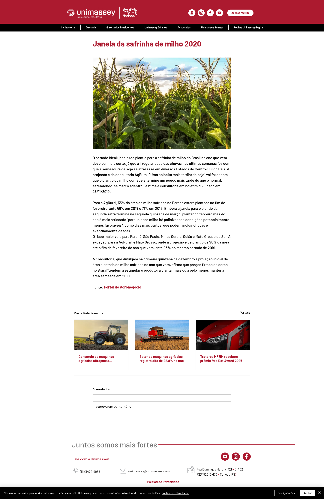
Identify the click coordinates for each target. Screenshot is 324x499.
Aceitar (308, 493)
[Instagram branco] (201, 12)
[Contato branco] (192, 12)
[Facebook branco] (210, 12)
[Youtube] (225, 456)
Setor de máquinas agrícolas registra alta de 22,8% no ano (162, 358)
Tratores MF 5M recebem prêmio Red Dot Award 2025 (221, 358)
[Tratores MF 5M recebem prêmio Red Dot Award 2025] (223, 335)
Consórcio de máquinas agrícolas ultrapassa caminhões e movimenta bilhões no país (97, 358)
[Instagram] (236, 456)
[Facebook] (246, 456)
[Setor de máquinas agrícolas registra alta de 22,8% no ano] (162, 335)
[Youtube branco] (219, 12)
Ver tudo (245, 312)
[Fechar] (319, 493)
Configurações (286, 493)
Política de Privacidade (175, 493)
